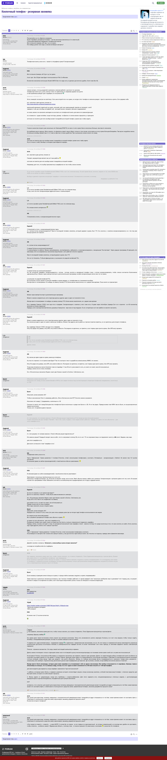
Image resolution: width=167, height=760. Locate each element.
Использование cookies (37, 753)
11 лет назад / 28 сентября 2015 (36, 59)
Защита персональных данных (61, 753)
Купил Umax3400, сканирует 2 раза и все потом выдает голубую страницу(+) (153, 274)
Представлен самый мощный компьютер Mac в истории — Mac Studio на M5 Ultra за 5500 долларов (154, 189)
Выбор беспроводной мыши (149, 75)
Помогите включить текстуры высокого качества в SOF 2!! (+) (151, 283)
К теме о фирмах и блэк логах (149, 272)
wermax (43, 690)
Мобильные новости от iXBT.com (149, 159)
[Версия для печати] (131, 31)
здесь (15, 17)
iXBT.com (34, 755)
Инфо (135, 35)
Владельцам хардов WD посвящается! (151, 277)
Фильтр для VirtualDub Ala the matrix (153, 155)
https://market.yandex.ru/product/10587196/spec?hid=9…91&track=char (47, 605)
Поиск (54, 752)
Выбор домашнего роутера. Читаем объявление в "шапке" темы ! (151, 52)
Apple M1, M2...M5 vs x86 (148, 36)
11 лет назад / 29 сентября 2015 (36, 540)
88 (25, 30)
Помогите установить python (149, 280)
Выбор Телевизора (147, 48)
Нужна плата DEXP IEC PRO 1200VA (152, 153)
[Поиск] (153, 3)
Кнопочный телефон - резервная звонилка (27, 11)
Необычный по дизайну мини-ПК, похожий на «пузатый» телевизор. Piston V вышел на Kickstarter (154, 170)
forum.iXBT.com (64, 755)
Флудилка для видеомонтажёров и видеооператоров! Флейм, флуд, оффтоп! (152, 85)
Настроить (108, 758)
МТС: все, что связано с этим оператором (152, 70)
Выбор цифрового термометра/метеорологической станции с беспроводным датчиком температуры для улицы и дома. (153, 80)
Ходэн (39, 690)
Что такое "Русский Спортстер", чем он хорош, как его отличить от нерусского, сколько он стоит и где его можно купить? (153, 269)
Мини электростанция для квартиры (151, 38)
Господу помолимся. (147, 34)
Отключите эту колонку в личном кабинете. (151, 289)
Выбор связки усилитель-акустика (150, 65)
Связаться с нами (35, 752)
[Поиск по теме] (134, 31)
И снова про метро (146, 41)
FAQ (58, 752)
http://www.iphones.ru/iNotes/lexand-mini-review (41, 104)
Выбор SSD (145, 50)
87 (22, 30)
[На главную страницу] (8, 3)
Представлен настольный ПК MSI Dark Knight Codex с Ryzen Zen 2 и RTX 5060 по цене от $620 (154, 175)
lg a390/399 (30, 593)
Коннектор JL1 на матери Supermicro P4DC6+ (153, 285)
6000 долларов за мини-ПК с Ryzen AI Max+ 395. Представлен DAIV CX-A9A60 (153, 162)
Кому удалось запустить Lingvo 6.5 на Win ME (153, 259)
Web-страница (6, 135)
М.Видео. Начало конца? (148, 73)
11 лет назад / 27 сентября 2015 (36, 35)
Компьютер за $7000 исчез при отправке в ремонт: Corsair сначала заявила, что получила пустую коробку (153, 185)
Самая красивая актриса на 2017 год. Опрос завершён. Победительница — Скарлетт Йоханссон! (153, 58)
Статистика (63, 752)
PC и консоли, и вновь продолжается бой (152, 39)
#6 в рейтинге (16, 129)
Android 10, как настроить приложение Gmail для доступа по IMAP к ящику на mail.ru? (153, 147)
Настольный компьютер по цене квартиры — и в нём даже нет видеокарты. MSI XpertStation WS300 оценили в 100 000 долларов (154, 179)
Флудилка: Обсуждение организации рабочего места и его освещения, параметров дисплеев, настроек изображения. (153, 45)
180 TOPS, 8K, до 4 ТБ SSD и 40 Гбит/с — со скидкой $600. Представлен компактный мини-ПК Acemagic (153, 200)
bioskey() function (146, 265)
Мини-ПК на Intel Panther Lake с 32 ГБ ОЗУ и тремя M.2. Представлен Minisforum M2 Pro (153, 196)
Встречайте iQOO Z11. (157, 10)
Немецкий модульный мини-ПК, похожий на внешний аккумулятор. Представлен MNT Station (153, 166)
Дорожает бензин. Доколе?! (149, 55)
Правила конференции (46, 752)
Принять (99, 758)
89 (27, 30)
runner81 (51, 690)
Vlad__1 (47, 690)
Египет (143, 77)
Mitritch (35, 690)
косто (57, 690)
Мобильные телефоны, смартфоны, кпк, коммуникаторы (16, 8)
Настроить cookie (48, 753)
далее (30, 30)
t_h (29, 550)
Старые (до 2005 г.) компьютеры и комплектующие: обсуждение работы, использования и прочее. (151, 62)
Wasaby (31, 182)
